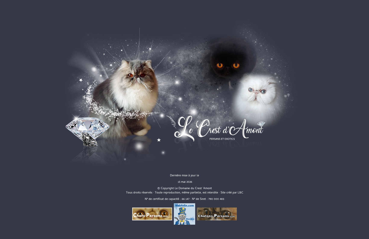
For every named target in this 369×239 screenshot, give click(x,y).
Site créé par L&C (232, 192)
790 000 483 (216, 199)
